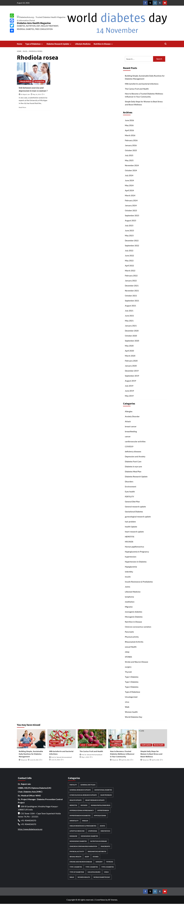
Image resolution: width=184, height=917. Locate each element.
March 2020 (130, 356)
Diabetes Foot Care (133, 461)
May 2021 (129, 321)
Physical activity (132, 637)
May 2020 (129, 346)
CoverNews (100, 899)
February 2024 (131, 200)
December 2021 (132, 285)
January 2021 (131, 326)
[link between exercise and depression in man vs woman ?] (33, 73)
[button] (165, 44)
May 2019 (129, 396)
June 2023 (129, 230)
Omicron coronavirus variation (138, 627)
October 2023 (131, 210)
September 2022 (132, 245)
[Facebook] (11, 20)
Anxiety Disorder (132, 416)
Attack (128, 421)
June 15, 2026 (55, 760)
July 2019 (129, 386)
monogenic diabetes (133, 612)
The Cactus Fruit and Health (137, 89)
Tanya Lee (24, 760)
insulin (128, 577)
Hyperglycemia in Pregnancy (137, 552)
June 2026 (129, 120)
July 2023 (129, 225)
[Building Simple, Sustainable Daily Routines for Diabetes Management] (31, 738)
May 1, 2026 (85, 757)
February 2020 (131, 361)
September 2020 (132, 341)
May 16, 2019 (37, 94)
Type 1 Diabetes (131, 677)
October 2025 (131, 150)
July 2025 (129, 155)
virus (127, 702)
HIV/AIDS (129, 542)
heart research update (134, 531)
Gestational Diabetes (134, 511)
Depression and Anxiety (135, 456)
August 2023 (130, 220)
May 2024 (129, 185)
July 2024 (129, 175)
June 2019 (129, 391)
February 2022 (131, 275)
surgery (128, 667)
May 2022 (129, 260)
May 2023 (129, 235)
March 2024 (130, 195)
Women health (131, 712)
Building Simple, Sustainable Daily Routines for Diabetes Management (145, 77)
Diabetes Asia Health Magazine (34, 23)
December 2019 (132, 371)
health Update (131, 526)
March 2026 (130, 135)
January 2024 (131, 205)
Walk (127, 707)
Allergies (128, 411)
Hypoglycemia (131, 567)
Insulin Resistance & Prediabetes (139, 582)
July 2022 (129, 250)
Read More (22, 107)
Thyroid (128, 672)
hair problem (130, 521)
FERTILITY (129, 496)
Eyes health (130, 491)
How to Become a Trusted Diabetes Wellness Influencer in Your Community (144, 95)
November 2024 (132, 165)
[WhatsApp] (11, 15)
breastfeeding (131, 431)
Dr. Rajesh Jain (25, 94)
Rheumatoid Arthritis (134, 642)
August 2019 (130, 381)
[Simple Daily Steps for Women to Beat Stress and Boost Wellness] (153, 738)
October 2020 (131, 336)
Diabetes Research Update (58, 44)
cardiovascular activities (135, 441)
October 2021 (131, 295)
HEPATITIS (129, 537)
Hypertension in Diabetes (136, 562)
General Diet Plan (132, 501)
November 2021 (132, 290)
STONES (128, 657)
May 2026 (129, 125)
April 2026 (129, 130)
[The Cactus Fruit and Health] (92, 738)
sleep (127, 652)
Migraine (129, 607)
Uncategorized (39, 81)
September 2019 (132, 376)
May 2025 (129, 160)
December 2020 (132, 331)
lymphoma (129, 597)
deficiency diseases (133, 451)
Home (19, 44)
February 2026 (131, 140)
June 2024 (129, 180)
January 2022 (131, 280)
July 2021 (129, 311)
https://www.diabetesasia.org (30, 829)
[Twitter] (11, 25)
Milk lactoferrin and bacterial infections (141, 84)
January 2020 (131, 366)
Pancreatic (129, 632)
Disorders (129, 481)
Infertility (129, 572)
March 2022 (130, 270)
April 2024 (129, 190)
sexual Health (131, 647)
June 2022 (129, 255)
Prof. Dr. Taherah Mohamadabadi (61, 757)
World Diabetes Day (133, 717)
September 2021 (132, 300)
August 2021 (130, 305)
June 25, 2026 (34, 760)
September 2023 (132, 215)
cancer (128, 436)
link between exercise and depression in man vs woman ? (33, 89)
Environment (130, 486)
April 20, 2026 (125, 760)
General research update (135, 506)
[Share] (11, 30)
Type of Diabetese (33, 44)
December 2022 (132, 240)
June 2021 (129, 316)
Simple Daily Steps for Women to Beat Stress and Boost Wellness (144, 103)
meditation (129, 602)
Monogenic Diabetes (134, 617)
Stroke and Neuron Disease (136, 662)
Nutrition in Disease (102, 44)
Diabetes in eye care (133, 466)
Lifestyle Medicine (82, 44)
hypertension (130, 557)
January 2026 (131, 145)
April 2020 (129, 351)
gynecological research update (138, 516)
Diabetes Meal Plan (133, 471)
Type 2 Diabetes (131, 687)
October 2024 (131, 170)
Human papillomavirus (134, 547)
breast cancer (130, 426)
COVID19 (129, 446)
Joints (127, 587)
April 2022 (129, 265)
